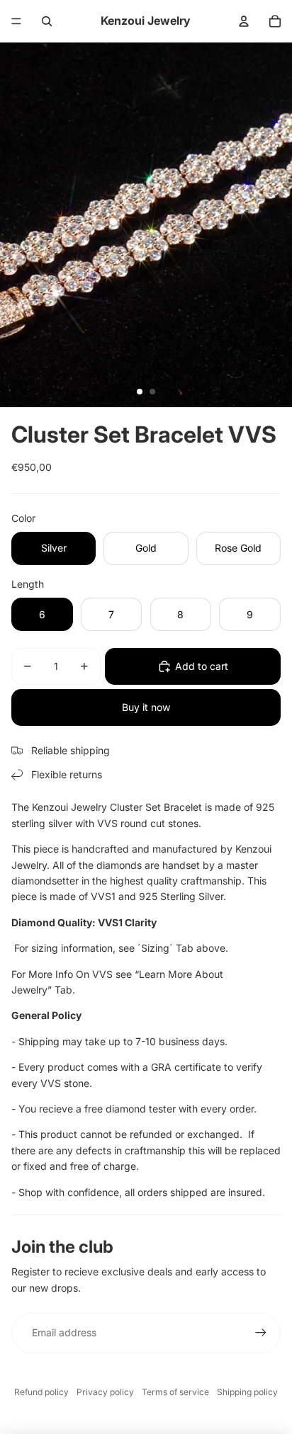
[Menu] (16, 21)
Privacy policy (105, 1392)
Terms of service (175, 1392)
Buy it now (146, 707)
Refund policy (41, 1392)
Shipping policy (247, 1392)
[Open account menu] (243, 21)
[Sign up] (260, 1332)
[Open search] (46, 21)
